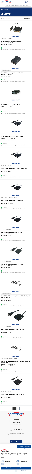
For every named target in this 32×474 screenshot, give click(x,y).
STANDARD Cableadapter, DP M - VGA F (12, 264)
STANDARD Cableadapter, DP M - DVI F (12, 136)
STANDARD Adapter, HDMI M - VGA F (11, 104)
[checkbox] (2, 461)
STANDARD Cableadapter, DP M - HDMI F (12, 200)
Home (2, 9)
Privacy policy (27, 448)
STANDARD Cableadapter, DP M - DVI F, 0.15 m (14, 168)
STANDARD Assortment (6, 70)
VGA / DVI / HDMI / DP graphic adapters (9, 134)
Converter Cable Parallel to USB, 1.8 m (11, 41)
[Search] (30, 5)
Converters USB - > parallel (6, 38)
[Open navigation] (2, 5)
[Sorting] (25, 18)
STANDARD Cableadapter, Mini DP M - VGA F (13, 394)
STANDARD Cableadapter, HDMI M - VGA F (13, 329)
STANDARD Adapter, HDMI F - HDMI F (12, 73)
